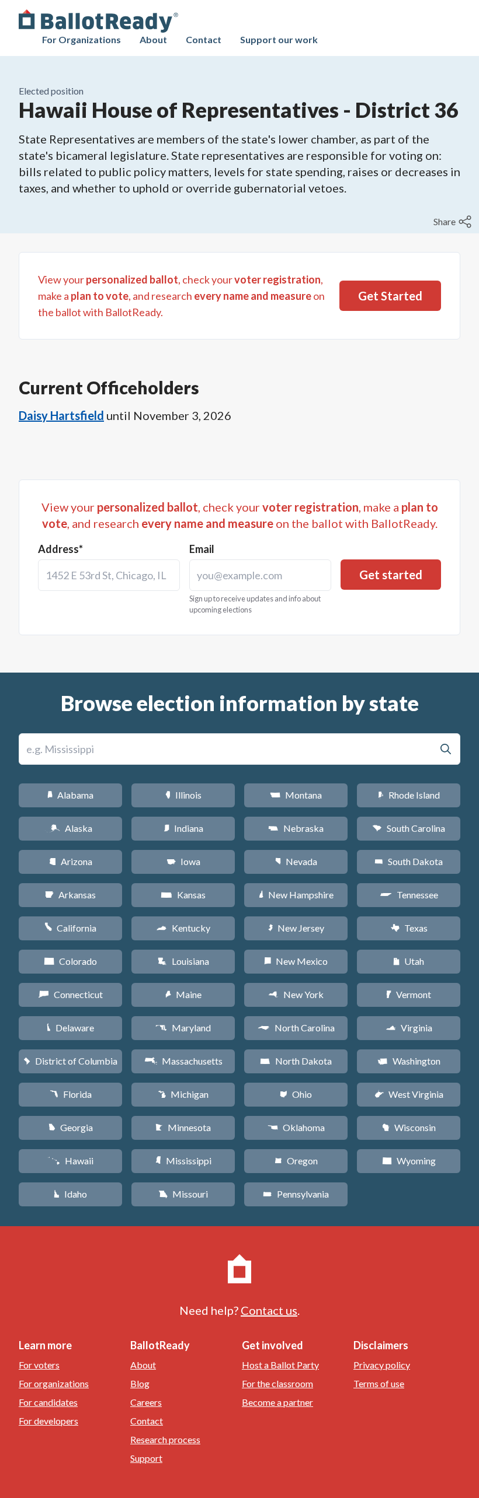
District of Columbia (70, 1060)
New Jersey (296, 927)
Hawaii (70, 1160)
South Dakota (408, 861)
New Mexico (296, 961)
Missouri (183, 1193)
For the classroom (277, 1383)
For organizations (54, 1383)
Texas (409, 927)
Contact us (269, 1310)
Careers (146, 1402)
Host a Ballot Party (280, 1364)
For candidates (48, 1402)
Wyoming (409, 1160)
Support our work (279, 39)
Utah (408, 961)
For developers (48, 1420)
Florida (71, 1094)
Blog (140, 1383)
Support (146, 1458)
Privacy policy (381, 1364)
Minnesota (183, 1127)
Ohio (296, 1094)
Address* (60, 548)
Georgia (70, 1127)
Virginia (409, 1027)
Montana (296, 794)
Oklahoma (296, 1127)
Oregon (296, 1160)
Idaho (70, 1193)
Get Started (390, 296)
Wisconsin (409, 1127)
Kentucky (183, 927)
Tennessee (409, 894)
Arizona (70, 861)
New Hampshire (296, 894)
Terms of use (378, 1383)
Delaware (70, 1027)
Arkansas (70, 894)
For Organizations (81, 39)
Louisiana (183, 961)
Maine (183, 994)
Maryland (183, 1027)
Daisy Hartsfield (61, 415)
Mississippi (183, 1160)
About (153, 39)
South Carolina (408, 828)
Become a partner (277, 1402)
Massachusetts (183, 1060)
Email (201, 548)
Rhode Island (409, 794)
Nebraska (296, 828)
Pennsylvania (296, 1193)
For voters (39, 1364)
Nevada (296, 861)
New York (296, 994)
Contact (203, 39)
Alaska (70, 828)
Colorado (70, 961)
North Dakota (296, 1060)
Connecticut (70, 994)
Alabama (70, 794)
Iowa (183, 861)
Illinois (183, 794)
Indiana (183, 828)
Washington (408, 1060)
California (70, 927)
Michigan (183, 1094)
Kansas (183, 894)
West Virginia (408, 1094)
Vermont (408, 994)
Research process (165, 1439)
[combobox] (109, 575)
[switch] (453, 222)
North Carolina (296, 1027)
